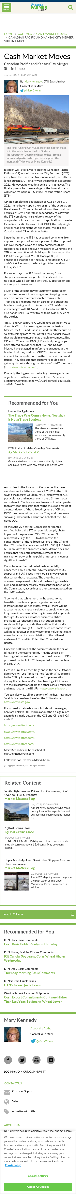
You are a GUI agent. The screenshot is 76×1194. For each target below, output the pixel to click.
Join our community (31, 1071)
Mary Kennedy (33, 81)
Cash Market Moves (51, 34)
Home (8, 34)
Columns (25, 34)
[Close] (69, 1138)
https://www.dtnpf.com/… (20, 725)
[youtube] (36, 1060)
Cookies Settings (38, 1176)
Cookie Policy (13, 1165)
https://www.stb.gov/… (53, 688)
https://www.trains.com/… (21, 367)
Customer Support (22, 1091)
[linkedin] (51, 1060)
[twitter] (22, 1060)
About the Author (41, 1028)
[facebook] (8, 1060)
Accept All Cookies (38, 1186)
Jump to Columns (13, 914)
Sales (15, 1101)
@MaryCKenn (32, 90)
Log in (8, 1071)
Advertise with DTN (23, 1111)
